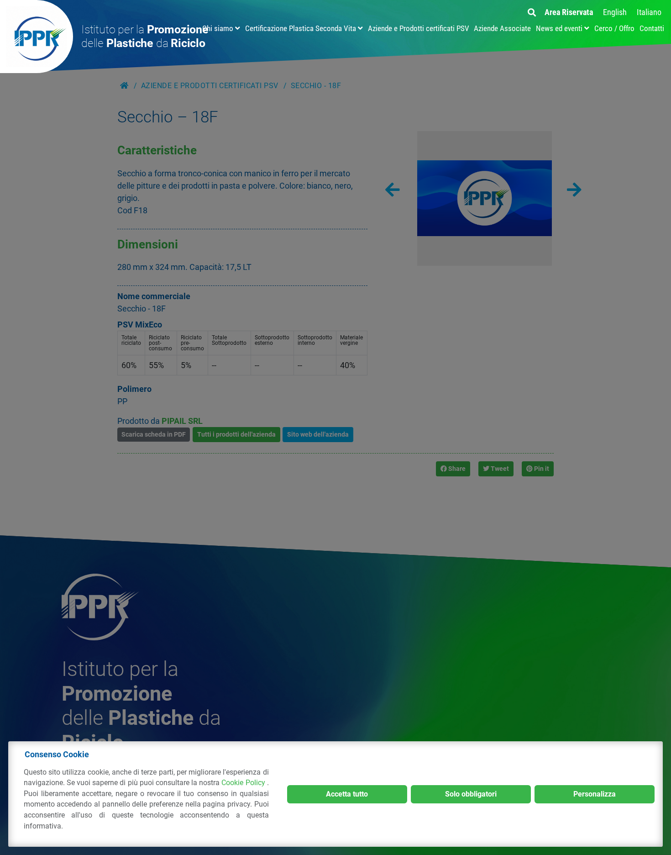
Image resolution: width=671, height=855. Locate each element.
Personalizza (594, 794)
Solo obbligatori (471, 794)
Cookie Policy (244, 782)
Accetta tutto (347, 794)
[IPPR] (36, 36)
